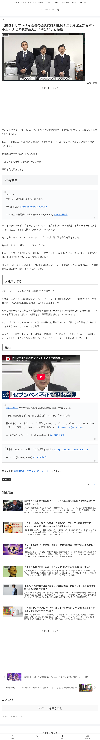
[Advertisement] (50, 107)
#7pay (57, 449)
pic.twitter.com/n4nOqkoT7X (74, 449)
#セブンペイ (12, 407)
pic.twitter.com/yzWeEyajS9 (33, 207)
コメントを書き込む (50, 708)
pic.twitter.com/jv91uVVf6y (70, 427)
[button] (92, 475)
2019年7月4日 (60, 214)
